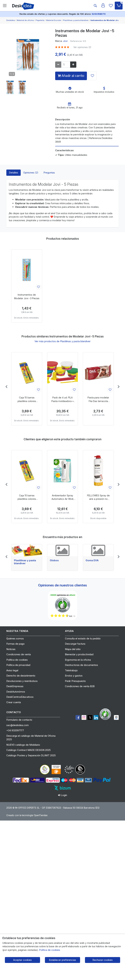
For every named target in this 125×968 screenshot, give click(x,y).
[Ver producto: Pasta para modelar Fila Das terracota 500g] (98, 372)
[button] (10, 87)
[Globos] (62, 550)
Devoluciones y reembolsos (22, 681)
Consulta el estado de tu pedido (83, 638)
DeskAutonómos (15, 691)
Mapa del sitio (73, 649)
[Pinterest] (106, 714)
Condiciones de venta (18, 654)
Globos (54, 560)
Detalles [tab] (13, 172)
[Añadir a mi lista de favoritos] (92, 76)
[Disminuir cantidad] (58, 64)
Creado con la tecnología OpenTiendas (27, 815)
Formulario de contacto (19, 719)
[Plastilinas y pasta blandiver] (26, 550)
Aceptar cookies (22, 959)
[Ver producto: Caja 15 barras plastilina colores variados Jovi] (26, 372)
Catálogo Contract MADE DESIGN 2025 (28, 750)
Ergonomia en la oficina (78, 659)
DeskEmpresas (14, 686)
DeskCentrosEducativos (20, 696)
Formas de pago (15, 643)
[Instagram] (84, 717)
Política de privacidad (18, 665)
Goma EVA (92, 560)
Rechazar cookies (102, 959)
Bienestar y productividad (79, 654)
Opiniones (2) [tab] (30, 172)
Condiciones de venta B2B (80, 686)
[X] (90, 717)
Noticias (10, 649)
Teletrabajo (71, 670)
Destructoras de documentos (81, 665)
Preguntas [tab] (49, 172)
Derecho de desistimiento (20, 675)
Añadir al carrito (72, 76)
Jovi (65, 41)
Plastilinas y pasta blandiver (25, 562)
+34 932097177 (15, 730)
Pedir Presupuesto (75, 681)
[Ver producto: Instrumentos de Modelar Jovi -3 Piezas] (26, 269)
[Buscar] (95, 5)
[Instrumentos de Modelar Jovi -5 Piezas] (28, 56)
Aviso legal (12, 670)
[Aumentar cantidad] (73, 64)
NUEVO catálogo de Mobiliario (23, 744)
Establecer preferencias (62, 959)
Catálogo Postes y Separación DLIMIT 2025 (31, 755)
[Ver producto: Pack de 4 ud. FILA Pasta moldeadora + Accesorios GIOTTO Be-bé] (62, 372)
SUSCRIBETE (99, 14)
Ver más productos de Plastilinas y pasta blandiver (62, 341)
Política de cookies (17, 659)
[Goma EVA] (98, 550)
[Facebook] (78, 717)
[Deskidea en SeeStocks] (116, 717)
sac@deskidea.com (17, 725)
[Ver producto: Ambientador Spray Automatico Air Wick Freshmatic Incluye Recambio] (62, 470)
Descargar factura (75, 643)
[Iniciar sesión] (103, 5)
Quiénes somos (15, 638)
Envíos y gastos (74, 675)
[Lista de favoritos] (111, 5)
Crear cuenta (13, 702)
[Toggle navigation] (5, 5)
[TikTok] (96, 717)
